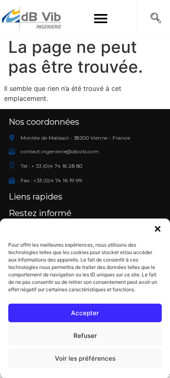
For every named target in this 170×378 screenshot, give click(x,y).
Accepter (85, 313)
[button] (157, 229)
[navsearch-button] (155, 18)
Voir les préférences (85, 358)
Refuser (85, 336)
